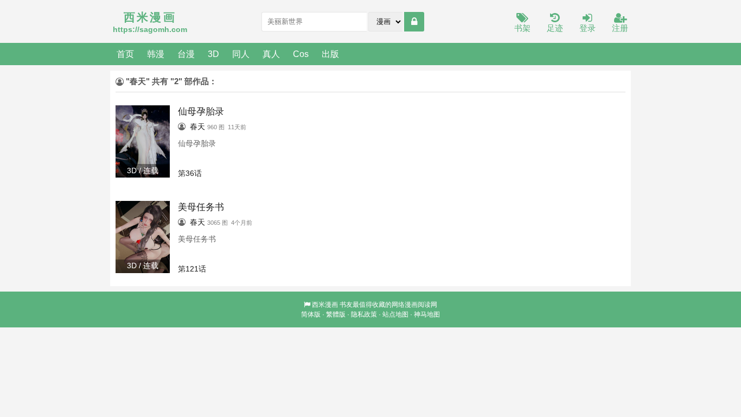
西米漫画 (325, 304)
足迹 (555, 28)
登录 (587, 28)
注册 (620, 28)
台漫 (186, 54)
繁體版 (336, 314)
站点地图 (395, 314)
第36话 (190, 173)
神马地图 (427, 314)
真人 (271, 54)
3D (213, 54)
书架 (522, 28)
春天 (197, 126)
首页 (125, 54)
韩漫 (155, 54)
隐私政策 (364, 314)
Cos (301, 54)
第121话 (192, 268)
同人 (241, 54)
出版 (330, 54)
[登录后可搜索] (414, 21)
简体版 (311, 314)
